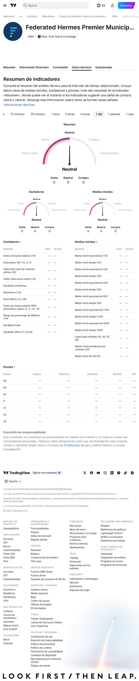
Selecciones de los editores (80, 567)
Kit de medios (38, 608)
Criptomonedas (11, 550)
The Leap (36, 561)
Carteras (8, 611)
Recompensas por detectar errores (46, 660)
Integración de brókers (113, 557)
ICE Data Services (63, 489)
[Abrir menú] (5, 5)
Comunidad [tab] (60, 67)
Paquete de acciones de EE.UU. (48, 579)
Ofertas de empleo (41, 604)
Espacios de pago (80, 589)
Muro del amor (78, 529)
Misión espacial (39, 593)
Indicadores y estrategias (84, 578)
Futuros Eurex (38, 575)
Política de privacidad (43, 643)
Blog (33, 597)
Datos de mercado (41, 535)
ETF (5, 542)
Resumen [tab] (9, 67)
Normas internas (79, 543)
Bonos (6, 546)
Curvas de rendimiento (9, 616)
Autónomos (76, 586)
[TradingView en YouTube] (98, 472)
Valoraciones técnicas (19, 104)
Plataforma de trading (113, 540)
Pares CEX (9, 553)
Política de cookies (41, 647)
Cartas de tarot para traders (46, 622)
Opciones (8, 621)
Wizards (74, 582)
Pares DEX (9, 557)
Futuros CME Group (41, 571)
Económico (9, 589)
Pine (5, 561)
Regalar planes (39, 539)
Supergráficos (11, 528)
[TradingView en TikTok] (125, 472)
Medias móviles (85, 241)
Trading (74, 557)
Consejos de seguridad (43, 655)
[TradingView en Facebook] (91, 472)
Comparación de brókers (44, 557)
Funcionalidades (40, 528)
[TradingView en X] (84, 472)
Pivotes (8, 367)
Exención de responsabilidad (47, 640)
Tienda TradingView (42, 618)
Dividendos (9, 597)
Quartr (85, 506)
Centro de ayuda (40, 600)
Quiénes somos (39, 589)
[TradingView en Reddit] (132, 472)
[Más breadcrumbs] (20, 16)
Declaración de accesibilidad (47, 651)
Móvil (6, 639)
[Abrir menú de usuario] (112, 5)
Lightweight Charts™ (112, 533)
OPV (5, 600)
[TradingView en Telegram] (118, 472)
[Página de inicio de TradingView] (13, 5)
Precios (35, 532)
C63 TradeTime (39, 626)
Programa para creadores (78, 538)
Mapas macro (10, 625)
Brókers (35, 553)
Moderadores (77, 547)
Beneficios (9, 593)
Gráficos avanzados (112, 536)
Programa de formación (114, 564)
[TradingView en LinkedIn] (112, 472)
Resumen (36, 550)
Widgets (105, 525)
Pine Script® (10, 629)
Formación (75, 561)
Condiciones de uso (76, 445)
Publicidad (106, 553)
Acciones (8, 538)
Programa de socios (112, 561)
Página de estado (40, 665)
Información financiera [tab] (34, 67)
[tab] (17, 114)
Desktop (8, 643)
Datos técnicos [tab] (82, 67)
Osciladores (11, 241)
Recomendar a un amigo (83, 533)
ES (103, 5)
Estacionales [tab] (104, 67)
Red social (75, 525)
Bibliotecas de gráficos (113, 529)
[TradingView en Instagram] (105, 472)
